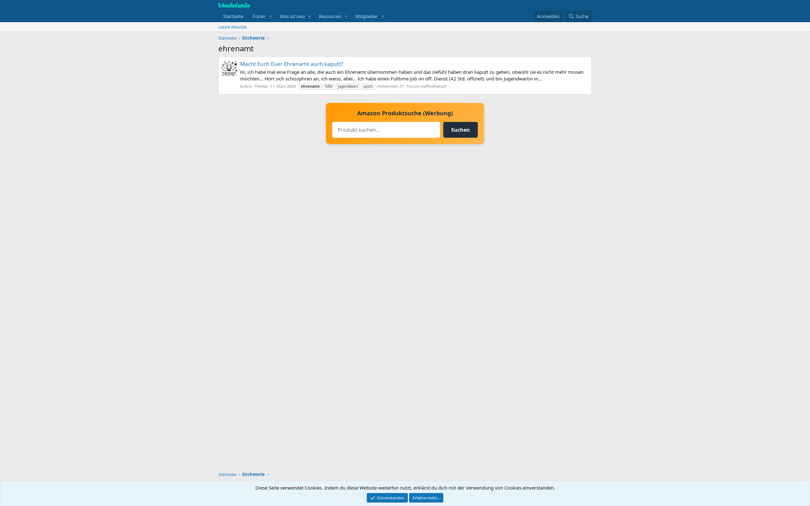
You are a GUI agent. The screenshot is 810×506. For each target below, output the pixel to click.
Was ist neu (292, 16)
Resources (330, 16)
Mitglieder (366, 16)
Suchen (460, 129)
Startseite (233, 16)
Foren (259, 16)
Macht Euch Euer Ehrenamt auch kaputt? (291, 63)
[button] (270, 16)
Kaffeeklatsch (434, 86)
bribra (246, 86)
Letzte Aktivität (232, 27)
